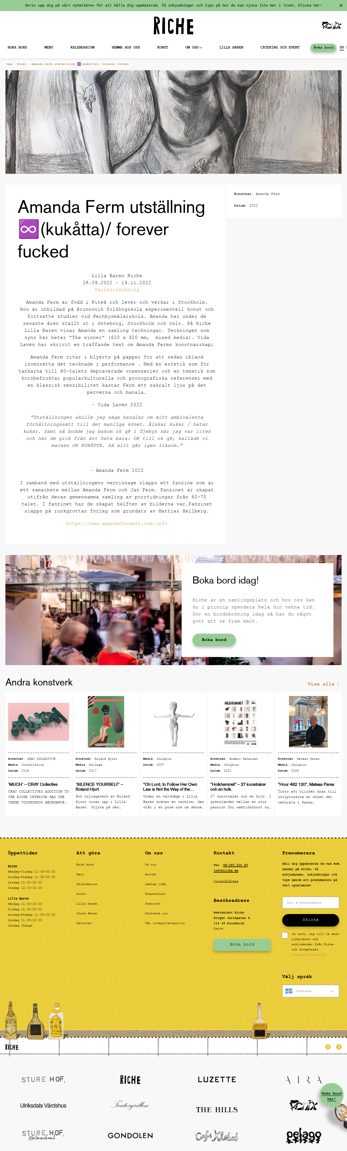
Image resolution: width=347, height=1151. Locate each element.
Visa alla (321, 684)
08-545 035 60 (235, 865)
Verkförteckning (117, 290)
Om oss (191, 47)
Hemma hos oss (126, 47)
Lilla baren (231, 47)
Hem (9, 64)
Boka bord (323, 47)
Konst (162, 47)
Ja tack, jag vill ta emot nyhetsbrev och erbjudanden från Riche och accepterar (315, 945)
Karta (218, 929)
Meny (48, 47)
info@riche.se (226, 870)
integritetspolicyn (309, 955)
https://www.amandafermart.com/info (117, 524)
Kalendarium (82, 47)
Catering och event (280, 47)
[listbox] (310, 991)
